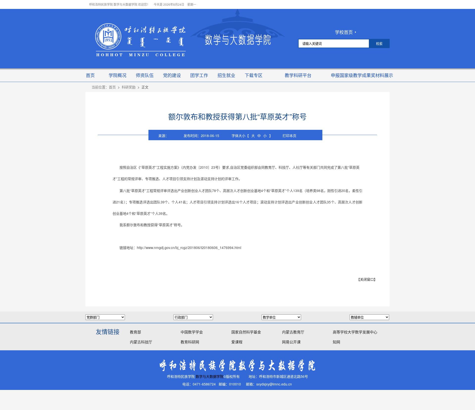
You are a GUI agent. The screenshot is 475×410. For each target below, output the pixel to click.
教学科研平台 (298, 75)
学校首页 (344, 32)
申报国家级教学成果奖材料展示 (362, 75)
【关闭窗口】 (366, 279)
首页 (90, 75)
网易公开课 (291, 341)
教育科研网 (190, 341)
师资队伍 (145, 75)
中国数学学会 (192, 331)
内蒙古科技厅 (141, 341)
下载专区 (253, 75)
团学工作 (199, 75)
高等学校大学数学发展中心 (355, 331)
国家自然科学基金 (246, 331)
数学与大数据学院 (209, 377)
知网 (336, 341)
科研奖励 (129, 86)
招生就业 (226, 75)
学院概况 (117, 75)
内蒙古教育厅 (293, 331)
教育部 (135, 331)
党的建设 (172, 75)
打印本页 (289, 135)
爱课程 (236, 341)
